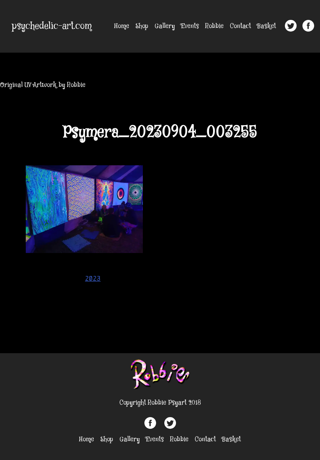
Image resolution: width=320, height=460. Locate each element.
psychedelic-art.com (52, 26)
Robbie (214, 26)
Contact (240, 26)
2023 (93, 278)
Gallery (165, 26)
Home (121, 26)
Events (190, 26)
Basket (266, 26)
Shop (141, 26)
